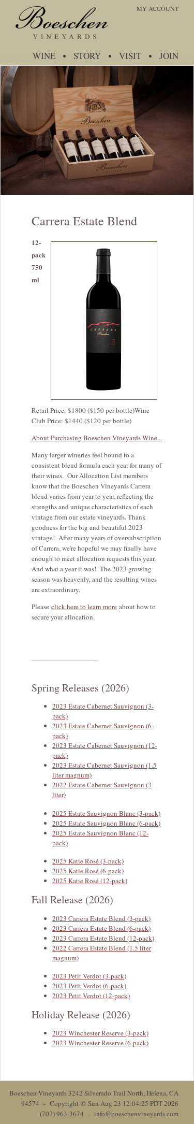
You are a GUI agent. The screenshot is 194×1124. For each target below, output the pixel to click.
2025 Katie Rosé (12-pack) (89, 880)
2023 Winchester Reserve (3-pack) (100, 1032)
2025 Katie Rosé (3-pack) (88, 861)
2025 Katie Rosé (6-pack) (88, 870)
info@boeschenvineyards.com (136, 1113)
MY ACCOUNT (157, 8)
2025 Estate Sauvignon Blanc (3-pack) (106, 813)
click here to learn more (84, 606)
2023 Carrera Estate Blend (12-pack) (103, 938)
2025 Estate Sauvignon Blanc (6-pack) (106, 823)
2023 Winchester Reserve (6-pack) (100, 1042)
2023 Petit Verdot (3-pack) (89, 976)
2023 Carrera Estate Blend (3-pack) (101, 918)
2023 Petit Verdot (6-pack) (89, 985)
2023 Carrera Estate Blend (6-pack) (101, 928)
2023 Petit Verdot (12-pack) (91, 995)
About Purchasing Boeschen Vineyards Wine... (97, 437)
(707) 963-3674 (62, 1113)
